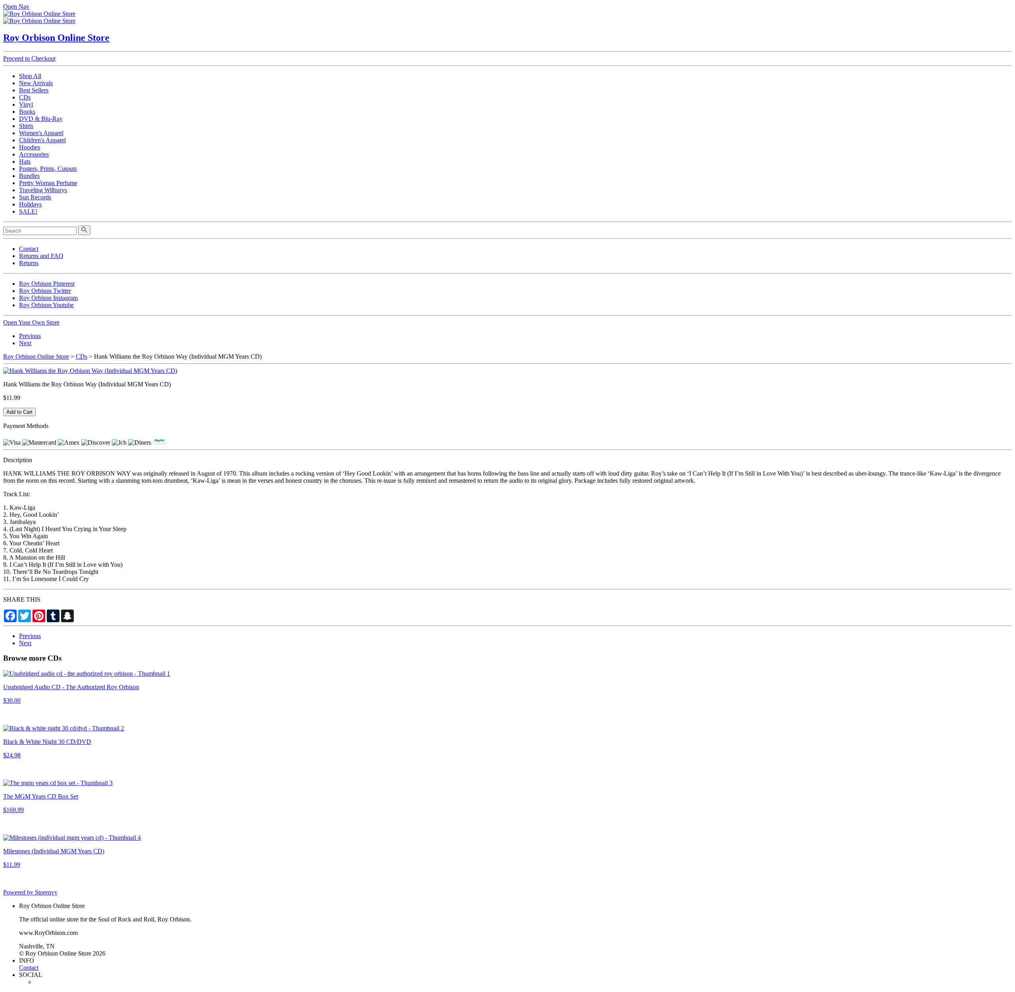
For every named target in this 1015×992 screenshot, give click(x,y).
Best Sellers (33, 90)
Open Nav (16, 6)
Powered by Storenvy (30, 892)
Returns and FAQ (41, 255)
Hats (25, 161)
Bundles (29, 175)
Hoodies (29, 147)
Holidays (30, 204)
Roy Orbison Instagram (48, 297)
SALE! (28, 211)
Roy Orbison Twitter (45, 290)
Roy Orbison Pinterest (47, 283)
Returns (28, 263)
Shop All (30, 76)
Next (25, 343)
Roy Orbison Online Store (56, 37)
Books (27, 111)
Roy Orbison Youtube (46, 305)
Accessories (34, 154)
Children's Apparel (42, 140)
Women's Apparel (41, 133)
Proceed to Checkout (29, 58)
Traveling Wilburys (43, 190)
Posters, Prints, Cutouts (48, 168)
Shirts (26, 125)
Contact (28, 248)
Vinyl (26, 104)
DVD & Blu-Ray (41, 118)
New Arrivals (36, 83)
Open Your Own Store (31, 322)
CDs (25, 97)
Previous (30, 336)
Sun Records (35, 197)
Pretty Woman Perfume (48, 183)
